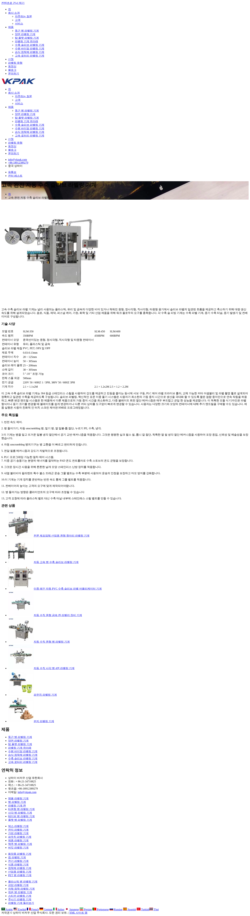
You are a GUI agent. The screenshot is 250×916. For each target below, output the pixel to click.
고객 (17, 20)
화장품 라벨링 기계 (19, 853)
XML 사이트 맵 (78, 912)
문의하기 (13, 73)
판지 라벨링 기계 (44, 721)
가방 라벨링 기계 (18, 833)
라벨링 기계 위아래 (26, 41)
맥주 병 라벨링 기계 (20, 844)
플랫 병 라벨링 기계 (20, 819)
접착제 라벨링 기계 (19, 868)
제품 (11, 27)
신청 (11, 59)
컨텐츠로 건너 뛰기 (12, 3)
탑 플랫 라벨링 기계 (27, 37)
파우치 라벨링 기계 (45, 694)
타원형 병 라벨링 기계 (21, 809)
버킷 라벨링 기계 (18, 847)
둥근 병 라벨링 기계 (27, 30)
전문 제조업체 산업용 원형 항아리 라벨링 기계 (61, 535)
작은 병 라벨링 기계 (20, 892)
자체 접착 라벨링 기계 (21, 888)
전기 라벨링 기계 (18, 861)
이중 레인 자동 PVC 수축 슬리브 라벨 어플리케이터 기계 (68, 588)
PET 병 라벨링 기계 (19, 875)
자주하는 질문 (23, 16)
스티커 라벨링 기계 (19, 895)
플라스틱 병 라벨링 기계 (22, 881)
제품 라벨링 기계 (18, 840)
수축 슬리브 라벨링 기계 (29, 45)
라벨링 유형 (15, 62)
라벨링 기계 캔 (17, 805)
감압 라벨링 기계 (18, 885)
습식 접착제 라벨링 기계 (29, 52)
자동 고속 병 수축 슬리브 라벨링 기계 (56, 562)
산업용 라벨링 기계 (19, 871)
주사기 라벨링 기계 (19, 899)
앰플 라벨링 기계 (18, 798)
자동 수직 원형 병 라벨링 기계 (52, 641)
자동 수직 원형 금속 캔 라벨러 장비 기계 (58, 615)
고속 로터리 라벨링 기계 (29, 55)
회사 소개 (14, 12)
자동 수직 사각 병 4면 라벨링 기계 (54, 668)
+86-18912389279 (18, 162)
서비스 (19, 23)
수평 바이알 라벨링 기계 (29, 48)
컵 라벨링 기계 (17, 857)
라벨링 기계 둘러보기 (21, 903)
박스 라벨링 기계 (18, 826)
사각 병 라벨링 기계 (20, 812)
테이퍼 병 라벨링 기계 (21, 816)
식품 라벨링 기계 (18, 864)
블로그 (12, 70)
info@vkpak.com (17, 159)
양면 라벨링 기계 (25, 34)
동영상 (12, 66)
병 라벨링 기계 (17, 802)
